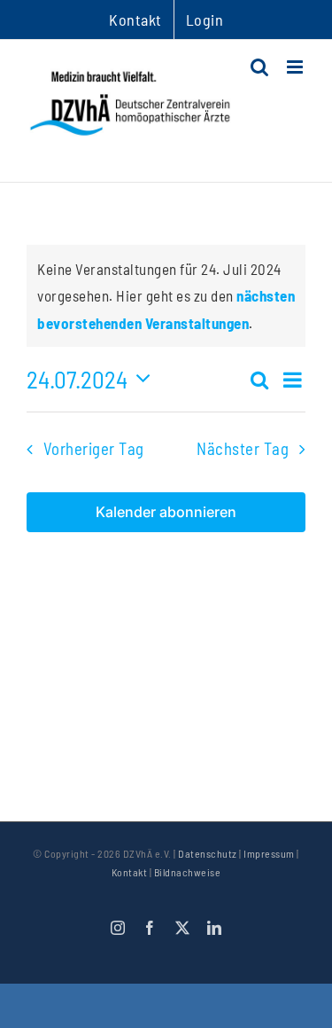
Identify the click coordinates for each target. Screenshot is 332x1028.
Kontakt (130, 872)
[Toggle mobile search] (260, 67)
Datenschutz (207, 853)
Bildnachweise (187, 872)
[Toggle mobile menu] (296, 67)
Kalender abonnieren (166, 512)
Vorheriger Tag (93, 448)
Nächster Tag (243, 448)
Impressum (269, 853)
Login (205, 19)
